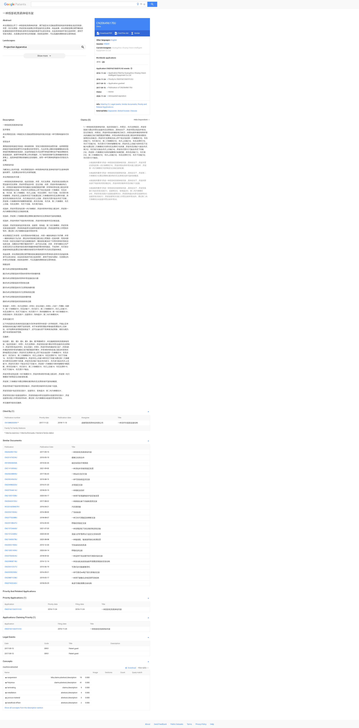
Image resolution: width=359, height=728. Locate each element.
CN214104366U (11, 468)
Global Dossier (124, 111)
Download (131, 668)
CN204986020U (11, 485)
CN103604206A (11, 463)
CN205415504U (11, 512)
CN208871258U (11, 578)
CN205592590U (11, 572)
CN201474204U (11, 457)
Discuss (133, 111)
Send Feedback (160, 724)
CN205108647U (11, 523)
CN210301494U (11, 550)
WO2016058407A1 (12, 507)
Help (212, 724)
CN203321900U (11, 545)
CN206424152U (11, 501)
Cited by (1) (105, 104)
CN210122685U (11, 534)
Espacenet (112, 111)
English (114, 40)
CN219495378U (11, 539)
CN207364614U (11, 490)
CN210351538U (11, 496)
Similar (137, 33)
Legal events (116, 104)
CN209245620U (11, 479)
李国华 (107, 44)
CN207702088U (11, 517)
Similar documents (129, 104)
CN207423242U (11, 583)
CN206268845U (11, 474)
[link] (11, 677)
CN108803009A (11, 423)
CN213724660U (11, 528)
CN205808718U (11, 561)
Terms (189, 724)
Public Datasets (177, 724)
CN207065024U (11, 556)
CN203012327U (11, 567)
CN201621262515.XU (13, 609)
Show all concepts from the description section (24, 708)
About (147, 724)
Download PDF (106, 33)
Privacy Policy (201, 724)
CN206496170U (11, 452)
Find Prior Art (123, 33)
